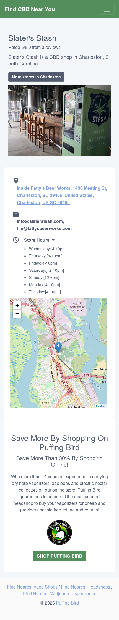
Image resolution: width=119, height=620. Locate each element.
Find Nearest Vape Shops (33, 587)
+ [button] (17, 305)
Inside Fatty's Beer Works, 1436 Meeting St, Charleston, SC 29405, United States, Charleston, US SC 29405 (62, 195)
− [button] (17, 313)
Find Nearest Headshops (86, 587)
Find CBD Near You (29, 9)
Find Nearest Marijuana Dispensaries (59, 593)
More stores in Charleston (36, 77)
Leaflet (100, 406)
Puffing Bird (67, 603)
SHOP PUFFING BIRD (59, 556)
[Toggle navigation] (107, 9)
